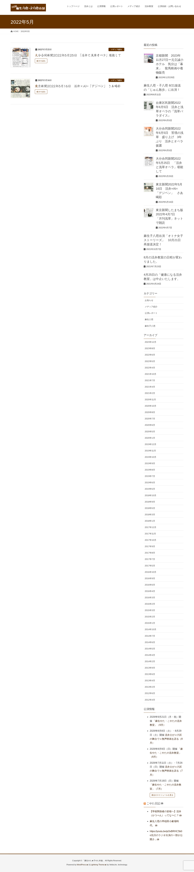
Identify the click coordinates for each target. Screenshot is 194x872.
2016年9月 (150, 578)
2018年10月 (150, 495)
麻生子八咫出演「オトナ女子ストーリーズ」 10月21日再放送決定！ (163, 240)
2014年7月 (150, 636)
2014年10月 (150, 629)
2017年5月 (150, 565)
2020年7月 (150, 418)
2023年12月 (150, 342)
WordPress (81, 865)
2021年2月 (150, 393)
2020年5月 (150, 431)
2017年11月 (150, 533)
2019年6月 (150, 482)
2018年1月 (150, 521)
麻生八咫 (149, 319)
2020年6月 (150, 425)
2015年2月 (150, 616)
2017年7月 (150, 559)
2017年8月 (150, 553)
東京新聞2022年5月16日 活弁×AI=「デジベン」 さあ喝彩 (77, 86)
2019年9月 (150, 463)
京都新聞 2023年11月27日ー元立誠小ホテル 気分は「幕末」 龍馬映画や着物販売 (169, 64)
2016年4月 (150, 591)
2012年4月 (150, 700)
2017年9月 (150, 546)
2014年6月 (150, 642)
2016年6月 (150, 585)
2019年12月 (150, 444)
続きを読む (41, 61)
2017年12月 (150, 527)
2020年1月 (150, 438)
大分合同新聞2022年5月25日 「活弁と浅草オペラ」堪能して (78, 55)
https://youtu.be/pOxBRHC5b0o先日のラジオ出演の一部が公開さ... (166, 835)
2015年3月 (150, 610)
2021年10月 (150, 374)
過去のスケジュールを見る (162, 795)
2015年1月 (150, 623)
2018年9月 (150, 502)
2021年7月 (150, 380)
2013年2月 (150, 687)
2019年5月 (150, 489)
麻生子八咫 (150, 326)
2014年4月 (150, 655)
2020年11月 (150, 399)
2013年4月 (150, 680)
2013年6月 (150, 674)
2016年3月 (150, 597)
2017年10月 (150, 540)
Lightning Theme (97, 865)
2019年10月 (150, 457)
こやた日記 (153, 803)
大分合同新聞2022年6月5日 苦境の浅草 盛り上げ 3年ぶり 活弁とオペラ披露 (169, 137)
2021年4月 (150, 387)
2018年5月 (150, 508)
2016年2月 (150, 604)
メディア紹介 (116, 49)
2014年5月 (150, 648)
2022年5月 (150, 361)
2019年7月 (150, 476)
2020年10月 (150, 406)
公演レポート (151, 313)
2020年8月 (150, 412)
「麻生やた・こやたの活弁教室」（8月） (166, 753)
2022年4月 (150, 367)
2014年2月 (150, 661)
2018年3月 (150, 514)
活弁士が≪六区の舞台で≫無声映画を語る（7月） (166, 770)
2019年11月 (150, 450)
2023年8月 (150, 348)
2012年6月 (150, 693)
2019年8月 (150, 470)
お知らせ (149, 300)
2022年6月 (150, 355)
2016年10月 (150, 572)
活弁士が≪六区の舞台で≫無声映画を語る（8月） (166, 739)
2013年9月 (150, 668)
